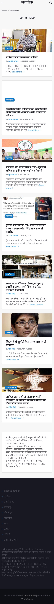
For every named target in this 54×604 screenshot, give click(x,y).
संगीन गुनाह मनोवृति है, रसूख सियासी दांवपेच (26, 437)
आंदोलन (8, 496)
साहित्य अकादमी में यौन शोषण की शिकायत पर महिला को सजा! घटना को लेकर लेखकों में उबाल (26, 400)
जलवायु (7, 507)
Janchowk (13, 61)
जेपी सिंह (11, 294)
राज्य (6, 523)
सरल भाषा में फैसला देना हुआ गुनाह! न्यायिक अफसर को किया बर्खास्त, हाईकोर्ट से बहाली (25, 287)
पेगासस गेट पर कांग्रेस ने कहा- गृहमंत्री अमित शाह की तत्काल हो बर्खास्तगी (26, 169)
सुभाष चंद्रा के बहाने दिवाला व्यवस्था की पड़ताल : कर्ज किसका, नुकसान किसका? (24, 448)
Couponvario (29, 595)
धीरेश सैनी (12, 407)
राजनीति (9, 48)
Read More (17, 71)
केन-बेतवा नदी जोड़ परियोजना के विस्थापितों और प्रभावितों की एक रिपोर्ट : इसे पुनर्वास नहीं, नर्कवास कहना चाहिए (26, 455)
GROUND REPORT (12, 491)
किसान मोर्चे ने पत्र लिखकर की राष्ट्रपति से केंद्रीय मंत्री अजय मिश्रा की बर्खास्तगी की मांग (26, 112)
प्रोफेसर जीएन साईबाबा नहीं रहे (22, 57)
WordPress (27, 599)
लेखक (7, 529)
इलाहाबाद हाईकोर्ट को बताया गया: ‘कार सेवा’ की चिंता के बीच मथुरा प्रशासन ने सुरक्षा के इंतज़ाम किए (26, 463)
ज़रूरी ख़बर (9, 100)
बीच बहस (8, 512)
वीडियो (7, 534)
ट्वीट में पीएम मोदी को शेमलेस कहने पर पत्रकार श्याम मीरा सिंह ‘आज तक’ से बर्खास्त (26, 228)
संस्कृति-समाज (11, 388)
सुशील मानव (13, 174)
